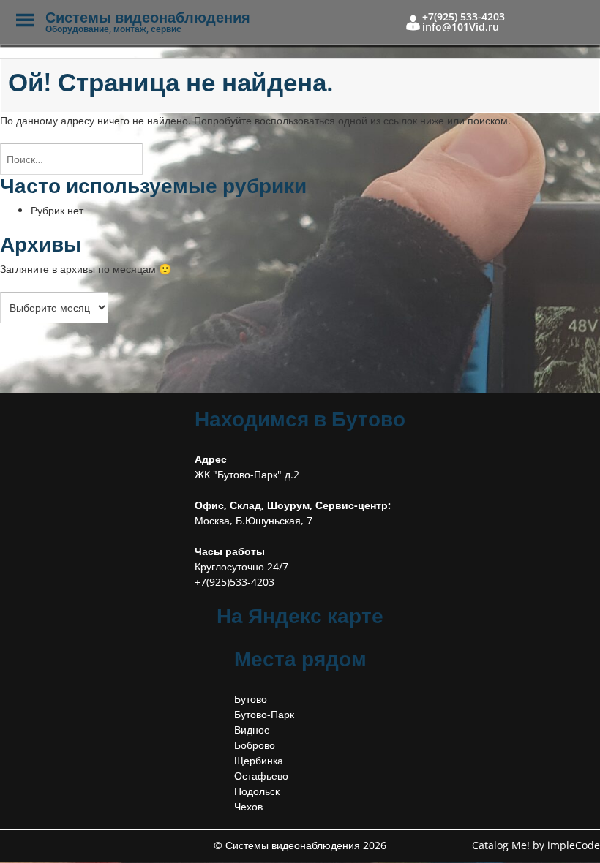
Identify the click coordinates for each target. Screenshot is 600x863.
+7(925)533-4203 (234, 582)
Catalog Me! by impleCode (536, 845)
